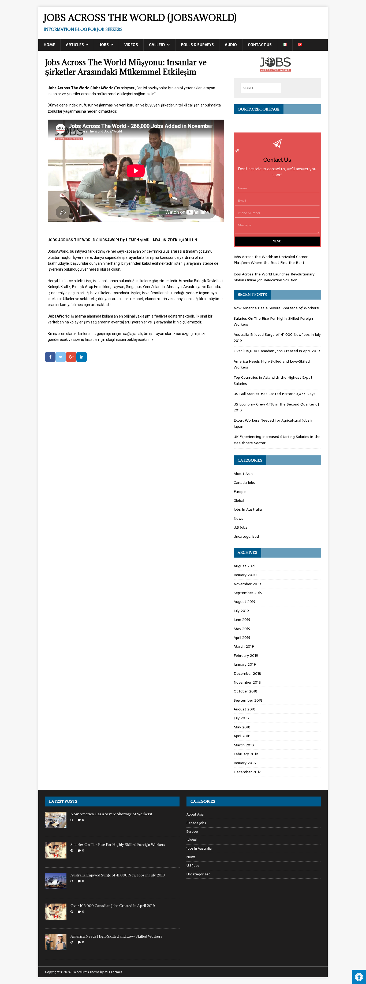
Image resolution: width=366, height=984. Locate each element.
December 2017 (247, 772)
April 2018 (242, 736)
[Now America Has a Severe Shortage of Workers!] (55, 825)
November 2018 (247, 682)
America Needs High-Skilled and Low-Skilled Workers (116, 936)
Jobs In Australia (248, 509)
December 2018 (247, 673)
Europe (240, 492)
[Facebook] (50, 357)
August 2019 (245, 602)
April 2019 (242, 637)
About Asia (243, 474)
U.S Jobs (240, 527)
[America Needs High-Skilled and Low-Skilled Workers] (55, 947)
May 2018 (242, 727)
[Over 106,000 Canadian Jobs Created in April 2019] (55, 916)
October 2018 (245, 691)
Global (239, 500)
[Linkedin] (81, 357)
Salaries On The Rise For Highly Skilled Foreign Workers (117, 844)
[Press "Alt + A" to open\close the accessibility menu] (359, 977)
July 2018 (241, 718)
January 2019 (245, 664)
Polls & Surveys (197, 45)
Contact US (260, 45)
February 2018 (246, 754)
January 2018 (245, 763)
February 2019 (246, 655)
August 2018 (245, 709)
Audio (231, 45)
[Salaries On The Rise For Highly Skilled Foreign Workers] (55, 855)
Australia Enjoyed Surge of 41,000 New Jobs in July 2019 (118, 875)
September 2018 (248, 700)
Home (49, 45)
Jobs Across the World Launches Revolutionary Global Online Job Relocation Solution (274, 277)
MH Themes (113, 972)
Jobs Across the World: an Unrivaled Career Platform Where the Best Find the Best (271, 260)
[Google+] (71, 357)
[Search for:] (260, 88)
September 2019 (248, 593)
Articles (75, 45)
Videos (131, 45)
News (238, 518)
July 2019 (241, 611)
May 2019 (242, 629)
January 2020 (245, 575)
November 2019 (247, 584)
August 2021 (244, 566)
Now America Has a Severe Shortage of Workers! (276, 308)
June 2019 (242, 619)
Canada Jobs (244, 482)
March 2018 (244, 745)
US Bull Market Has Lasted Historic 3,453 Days (275, 394)
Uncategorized (246, 536)
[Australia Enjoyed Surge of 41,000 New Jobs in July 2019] (55, 886)
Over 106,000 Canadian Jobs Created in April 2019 (277, 351)
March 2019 (244, 646)
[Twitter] (60, 357)
